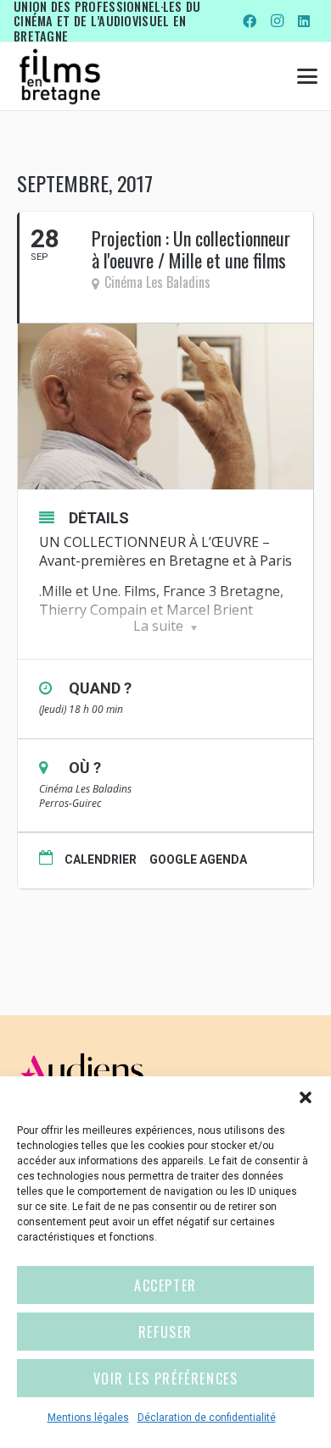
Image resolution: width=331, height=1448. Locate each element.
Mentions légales (88, 1417)
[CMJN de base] (60, 76)
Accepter (165, 1285)
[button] (305, 1097)
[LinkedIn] (303, 21)
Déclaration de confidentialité (206, 1417)
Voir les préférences (165, 1378)
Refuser (165, 1332)
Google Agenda (198, 859)
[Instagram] (276, 21)
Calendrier (101, 859)
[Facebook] (249, 21)
